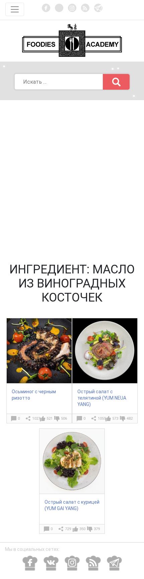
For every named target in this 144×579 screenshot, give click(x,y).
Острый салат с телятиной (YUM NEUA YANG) (101, 398)
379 (97, 529)
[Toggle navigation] (14, 9)
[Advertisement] (72, 175)
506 (64, 418)
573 (115, 418)
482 (130, 418)
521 (50, 418)
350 (82, 529)
